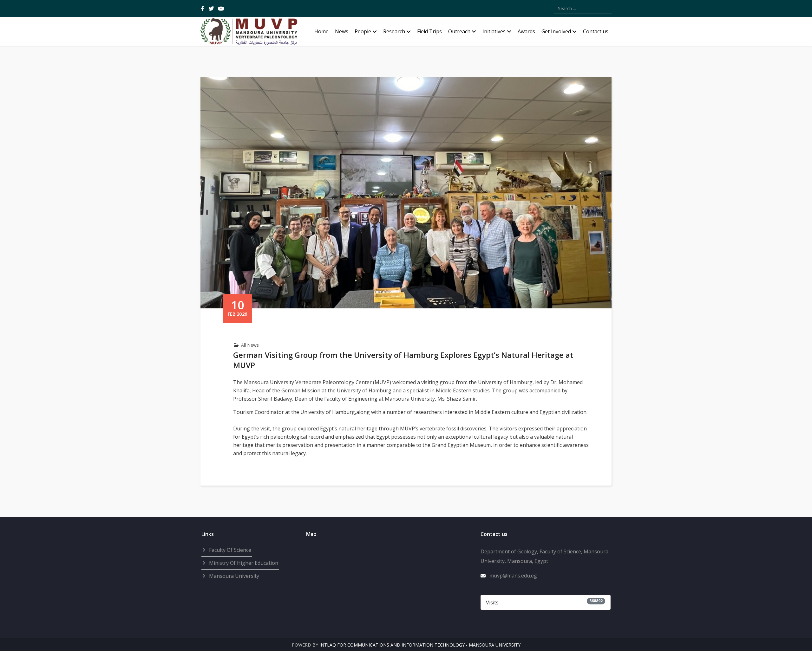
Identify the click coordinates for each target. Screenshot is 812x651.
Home (321, 31)
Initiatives (494, 31)
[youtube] (221, 8)
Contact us (595, 31)
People (363, 31)
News (341, 31)
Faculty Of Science (229, 549)
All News (250, 345)
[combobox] (583, 8)
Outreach (459, 31)
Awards (526, 31)
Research (394, 31)
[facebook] (202, 8)
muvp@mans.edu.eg (513, 575)
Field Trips (429, 31)
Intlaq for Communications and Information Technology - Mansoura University (420, 645)
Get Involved (556, 31)
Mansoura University (233, 575)
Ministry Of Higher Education (243, 562)
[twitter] (211, 8)
